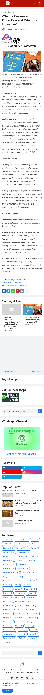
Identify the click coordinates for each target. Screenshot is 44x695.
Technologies (9, 634)
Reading (7, 614)
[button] (3, 3)
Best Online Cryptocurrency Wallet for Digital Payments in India (28, 502)
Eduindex (22, 564)
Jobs (32, 593)
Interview (7, 593)
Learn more (6, 685)
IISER (27, 585)
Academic (7, 540)
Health (7, 585)
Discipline (7, 560)
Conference (33, 548)
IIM (18, 585)
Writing (7, 642)
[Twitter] (8, 291)
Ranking (30, 609)
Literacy (7, 601)
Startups (31, 622)
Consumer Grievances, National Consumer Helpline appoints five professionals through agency (11, 323)
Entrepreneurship (10, 573)
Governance (19, 581)
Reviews (7, 618)
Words (21, 638)
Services (7, 622)
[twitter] (32, 468)
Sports (20, 622)
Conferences (9, 552)
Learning (31, 597)
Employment (8, 569)
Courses (22, 556)
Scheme (32, 618)
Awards (19, 544)
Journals (7, 597)
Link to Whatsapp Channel (22, 453)
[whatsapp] (32, 678)
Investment (21, 593)
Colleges (20, 548)
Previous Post (9, 371)
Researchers (32, 614)
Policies (7, 609)
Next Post (35, 371)
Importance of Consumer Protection (14, 285)
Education (18, 282)
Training (33, 634)
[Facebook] (4, 291)
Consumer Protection (21, 280)
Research (19, 614)
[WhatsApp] (13, 291)
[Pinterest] (18, 291)
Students (7, 626)
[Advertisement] (16, 352)
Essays (7, 577)
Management (34, 601)
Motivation (8, 605)
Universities (9, 638)
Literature (20, 601)
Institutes (17, 589)
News (29, 605)
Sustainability (9, 630)
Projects (18, 609)
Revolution (20, 618)
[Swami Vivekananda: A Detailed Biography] (7, 513)
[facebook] (12, 468)
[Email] (22, 291)
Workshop (33, 638)
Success (30, 626)
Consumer (11, 12)
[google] (32, 477)
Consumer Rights (8, 282)
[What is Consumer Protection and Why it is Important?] (32, 309)
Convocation (23, 552)
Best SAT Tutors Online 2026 (25, 491)
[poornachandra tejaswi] (7, 523)
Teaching (23, 630)
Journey (19, 597)
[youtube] (12, 472)
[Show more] (27, 291)
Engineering (23, 569)
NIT (19, 605)
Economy (21, 560)
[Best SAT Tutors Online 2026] (7, 493)
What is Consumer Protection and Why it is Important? (32, 320)
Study (18, 626)
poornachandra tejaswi (23, 521)
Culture (34, 556)
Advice (34, 540)
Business (8, 548)
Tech (34, 630)
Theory (21, 634)
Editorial (33, 560)
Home (4, 12)
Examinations (30, 577)
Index (6, 589)
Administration (22, 540)
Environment (28, 573)
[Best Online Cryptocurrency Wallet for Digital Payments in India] (7, 503)
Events (17, 577)
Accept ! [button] (7, 690)
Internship (30, 589)
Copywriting (8, 556)
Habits (31, 581)
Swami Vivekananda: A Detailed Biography (27, 512)
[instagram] (32, 472)
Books (30, 544)
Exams (7, 581)
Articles (7, 544)
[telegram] (12, 477)
